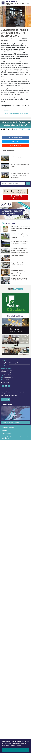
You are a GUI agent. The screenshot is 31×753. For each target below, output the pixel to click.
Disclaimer (4, 430)
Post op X (16, 141)
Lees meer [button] (19, 745)
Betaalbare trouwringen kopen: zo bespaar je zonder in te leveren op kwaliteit (21, 228)
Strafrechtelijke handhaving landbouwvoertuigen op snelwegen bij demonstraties (19, 250)
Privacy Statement (6, 433)
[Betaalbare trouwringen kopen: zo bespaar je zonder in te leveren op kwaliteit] (5, 229)
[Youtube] (6, 386)
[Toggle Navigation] (28, 3)
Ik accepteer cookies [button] (15, 750)
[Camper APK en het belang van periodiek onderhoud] (5, 265)
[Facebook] (3, 386)
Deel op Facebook (16, 137)
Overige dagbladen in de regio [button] (10, 422)
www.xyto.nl (6, 379)
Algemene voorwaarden (8, 427)
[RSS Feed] (9, 386)
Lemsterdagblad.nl (11, 1)
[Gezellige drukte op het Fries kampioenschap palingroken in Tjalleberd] (5, 236)
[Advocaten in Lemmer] (5, 258)
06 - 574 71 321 (22, 129)
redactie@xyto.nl (8, 377)
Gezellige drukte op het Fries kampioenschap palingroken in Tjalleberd (19, 235)
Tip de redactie (16, 145)
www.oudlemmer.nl (14, 107)
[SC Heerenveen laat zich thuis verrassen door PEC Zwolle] (5, 243)
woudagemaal (6, 110)
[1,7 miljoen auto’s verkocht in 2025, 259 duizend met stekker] (5, 280)
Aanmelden (5, 399)
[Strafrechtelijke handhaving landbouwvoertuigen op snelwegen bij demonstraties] (5, 251)
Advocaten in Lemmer (17, 255)
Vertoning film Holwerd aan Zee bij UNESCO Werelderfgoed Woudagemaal (20, 175)
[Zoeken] (28, 183)
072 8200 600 (7, 375)
